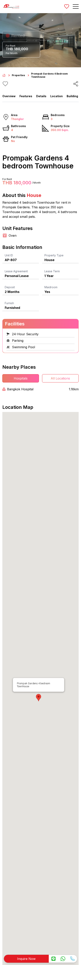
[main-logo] (11, 6)
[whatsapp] (63, 959)
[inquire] (53, 959)
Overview (9, 96)
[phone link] (72, 959)
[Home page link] (4, 75)
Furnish (9, 303)
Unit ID (9, 255)
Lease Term (52, 271)
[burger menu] (76, 6)
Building (72, 96)
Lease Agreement (16, 271)
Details (41, 96)
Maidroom (50, 287)
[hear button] (5, 84)
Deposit (10, 287)
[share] (76, 84)
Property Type (54, 255)
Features (25, 96)
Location (56, 96)
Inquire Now (26, 959)
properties (18, 75)
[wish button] (66, 6)
